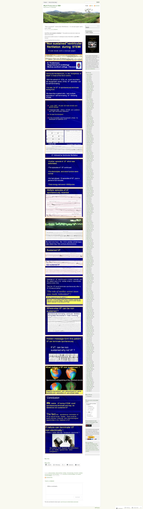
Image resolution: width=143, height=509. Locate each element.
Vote (89, 412)
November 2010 (89, 348)
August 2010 (88, 353)
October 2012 (88, 315)
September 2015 (89, 264)
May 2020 (88, 183)
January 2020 (88, 189)
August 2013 (88, 300)
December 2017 (89, 225)
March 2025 (88, 99)
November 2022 (89, 139)
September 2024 (89, 107)
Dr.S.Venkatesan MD (52, 5)
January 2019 (88, 206)
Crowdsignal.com (90, 416)
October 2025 (88, 88)
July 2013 (88, 302)
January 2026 (88, 84)
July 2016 (88, 250)
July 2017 (88, 232)
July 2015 (88, 267)
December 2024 (89, 103)
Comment (77, 497)
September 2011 (89, 334)
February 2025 (89, 100)
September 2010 (89, 351)
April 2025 (88, 97)
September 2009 (89, 369)
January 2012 (88, 328)
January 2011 (88, 345)
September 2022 (89, 142)
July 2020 (88, 180)
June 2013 (88, 303)
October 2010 (88, 350)
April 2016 (88, 254)
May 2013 (88, 305)
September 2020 (89, 177)
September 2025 (89, 90)
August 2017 (88, 231)
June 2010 (88, 356)
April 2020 (88, 184)
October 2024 (88, 106)
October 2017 (88, 228)
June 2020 (88, 181)
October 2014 (88, 280)
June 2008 (88, 390)
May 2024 (88, 113)
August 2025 (88, 91)
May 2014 (88, 287)
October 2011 (88, 332)
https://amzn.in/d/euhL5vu (90, 68)
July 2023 (88, 128)
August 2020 (88, 178)
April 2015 (88, 271)
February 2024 (89, 117)
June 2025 (88, 94)
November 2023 (89, 122)
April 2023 (88, 132)
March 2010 (88, 360)
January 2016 (88, 258)
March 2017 (88, 238)
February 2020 (89, 187)
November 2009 (89, 366)
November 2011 (89, 331)
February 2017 (89, 239)
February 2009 (89, 379)
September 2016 (89, 247)
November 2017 (89, 226)
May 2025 (88, 96)
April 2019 (88, 202)
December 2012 (89, 312)
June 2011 (88, 338)
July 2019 (88, 197)
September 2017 (89, 229)
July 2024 (88, 110)
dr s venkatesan (55, 29)
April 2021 (88, 167)
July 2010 (88, 354)
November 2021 (89, 157)
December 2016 (89, 242)
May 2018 (88, 218)
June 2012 (88, 321)
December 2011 (89, 329)
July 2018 (88, 215)
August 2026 (88, 74)
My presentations (56, 474)
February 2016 (89, 257)
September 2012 (89, 316)
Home (45, 2)
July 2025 (88, 93)
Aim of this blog (53, 2)
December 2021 (89, 155)
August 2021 (88, 161)
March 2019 (88, 203)
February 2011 (89, 344)
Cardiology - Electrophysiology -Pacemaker (70, 472)
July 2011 (88, 337)
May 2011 (88, 340)
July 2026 (88, 75)
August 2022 (88, 144)
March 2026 (88, 81)
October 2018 (88, 210)
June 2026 (88, 77)
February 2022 (89, 152)
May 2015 (88, 270)
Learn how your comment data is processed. (69, 501)
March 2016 (88, 255)
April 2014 (88, 289)
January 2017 (88, 241)
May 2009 (88, 374)
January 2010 (88, 363)
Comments (97, 5)
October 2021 (88, 158)
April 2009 (88, 376)
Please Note (89, 442)
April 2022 (88, 149)
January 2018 (88, 223)
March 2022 (88, 151)
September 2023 (89, 125)
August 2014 (88, 283)
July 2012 (88, 319)
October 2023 (88, 123)
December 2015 (89, 260)
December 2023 (89, 120)
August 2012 (88, 318)
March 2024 (88, 116)
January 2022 (88, 154)
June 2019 (88, 199)
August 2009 (88, 370)
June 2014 (88, 286)
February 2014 (89, 292)
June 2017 (88, 234)
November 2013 (89, 296)
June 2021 (88, 164)
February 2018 (89, 222)
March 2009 (88, 377)
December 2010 (89, 347)
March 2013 (88, 308)
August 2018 (88, 213)
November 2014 (89, 279)
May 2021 (88, 165)
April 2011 (88, 341)
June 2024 (88, 112)
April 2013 (88, 306)
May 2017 (88, 235)
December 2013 (89, 295)
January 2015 (88, 276)
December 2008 (89, 382)
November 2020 (89, 174)
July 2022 (88, 145)
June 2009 (88, 373)
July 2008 (88, 389)
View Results (89, 414)
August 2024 (88, 109)
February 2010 (89, 361)
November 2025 (89, 87)
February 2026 (89, 83)
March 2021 (88, 168)
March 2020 (88, 186)
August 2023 (88, 126)
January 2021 (88, 171)
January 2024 (88, 119)
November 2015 (89, 261)
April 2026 (88, 80)
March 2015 (88, 273)
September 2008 (89, 386)
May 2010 (88, 357)
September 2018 (89, 212)
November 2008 (89, 383)
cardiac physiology (58, 472)
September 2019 (89, 194)
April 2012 (88, 324)
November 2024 (89, 104)
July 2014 (88, 284)
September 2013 (89, 299)
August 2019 (88, 196)
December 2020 (89, 173)
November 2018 (89, 209)
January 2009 (88, 380)
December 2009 (89, 364)
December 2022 (89, 138)
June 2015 (88, 268)
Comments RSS (49, 477)
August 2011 (88, 335)
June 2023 (88, 129)
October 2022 (88, 141)
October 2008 (88, 385)
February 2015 (89, 274)
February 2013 (89, 309)
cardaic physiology (51, 472)
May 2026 (88, 78)
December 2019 (89, 190)
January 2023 (88, 136)
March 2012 (88, 325)
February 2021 (89, 170)
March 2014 (88, 290)
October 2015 (88, 263)
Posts (92, 5)
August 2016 (88, 248)
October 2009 (88, 367)
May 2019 (88, 200)
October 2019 (88, 193)
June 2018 (88, 216)
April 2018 (88, 219)
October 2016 (88, 245)
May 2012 (88, 322)
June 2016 (88, 251)
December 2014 (89, 277)
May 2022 (88, 148)
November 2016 (89, 244)
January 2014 (88, 293)
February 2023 (89, 135)
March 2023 (88, 133)
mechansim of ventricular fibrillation (69, 474)
